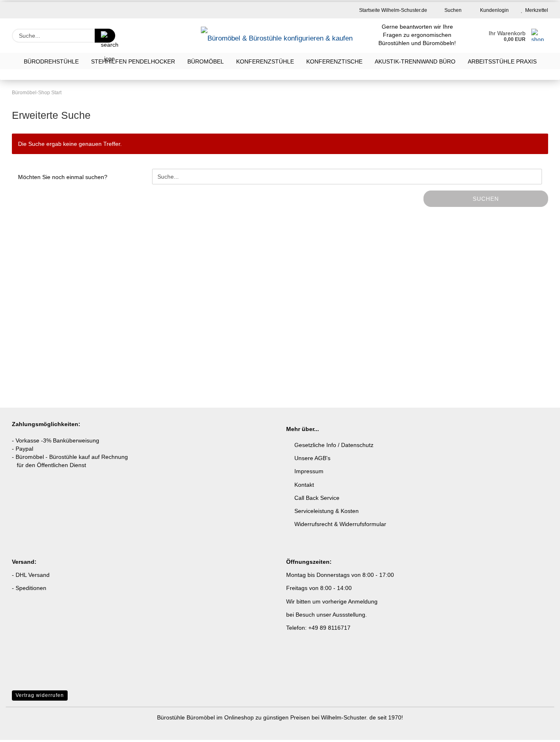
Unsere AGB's (312, 458)
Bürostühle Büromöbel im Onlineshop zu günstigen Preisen (234, 717)
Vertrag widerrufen (40, 695)
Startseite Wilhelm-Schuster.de (392, 10)
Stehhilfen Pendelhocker (133, 61)
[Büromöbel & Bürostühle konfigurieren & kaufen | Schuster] (278, 35)
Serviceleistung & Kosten (326, 511)
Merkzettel (535, 10)
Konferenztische (334, 61)
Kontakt (304, 484)
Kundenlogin (493, 10)
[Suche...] (105, 36)
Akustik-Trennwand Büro (415, 61)
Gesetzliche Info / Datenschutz (333, 445)
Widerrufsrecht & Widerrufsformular (340, 524)
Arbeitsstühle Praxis (502, 61)
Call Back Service (316, 498)
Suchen (452, 10)
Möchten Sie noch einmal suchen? (62, 177)
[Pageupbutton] (537, 730)
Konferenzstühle (265, 61)
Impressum (308, 471)
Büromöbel (205, 61)
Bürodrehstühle (51, 61)
